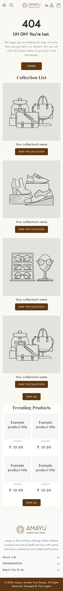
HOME (31, 66)
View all (31, 396)
